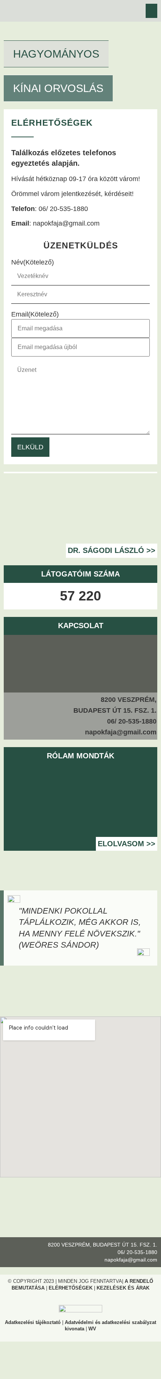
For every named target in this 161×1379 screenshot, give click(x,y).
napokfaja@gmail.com (66, 223)
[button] (152, 11)
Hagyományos (56, 54)
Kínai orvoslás (58, 88)
